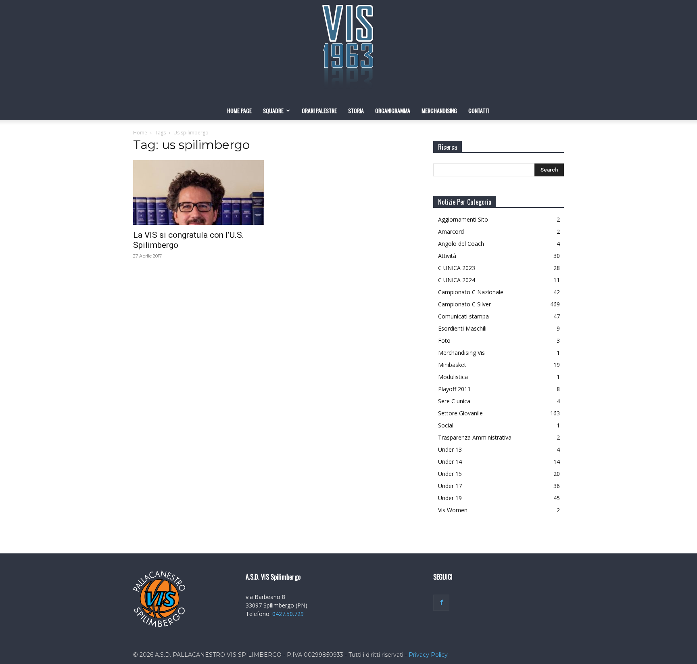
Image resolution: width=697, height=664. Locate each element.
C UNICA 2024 (456, 280)
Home (140, 132)
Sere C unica (454, 401)
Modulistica (453, 377)
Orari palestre (319, 110)
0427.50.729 (288, 614)
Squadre (273, 110)
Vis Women (452, 510)
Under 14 (450, 461)
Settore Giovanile (460, 413)
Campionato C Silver (464, 304)
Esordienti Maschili (462, 328)
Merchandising (439, 110)
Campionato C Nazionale (470, 292)
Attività (447, 256)
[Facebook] (441, 603)
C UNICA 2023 (456, 268)
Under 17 (450, 486)
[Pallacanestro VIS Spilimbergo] (348, 50)
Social (445, 425)
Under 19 (450, 498)
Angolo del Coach (461, 243)
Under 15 (450, 474)
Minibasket (452, 365)
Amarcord (451, 231)
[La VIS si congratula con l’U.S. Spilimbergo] (198, 192)
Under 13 (450, 449)
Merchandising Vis (461, 352)
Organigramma (392, 110)
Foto (444, 340)
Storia (356, 110)
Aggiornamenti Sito (463, 219)
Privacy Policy (428, 654)
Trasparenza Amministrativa (474, 437)
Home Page (239, 110)
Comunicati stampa (463, 316)
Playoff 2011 (454, 389)
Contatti (478, 110)
